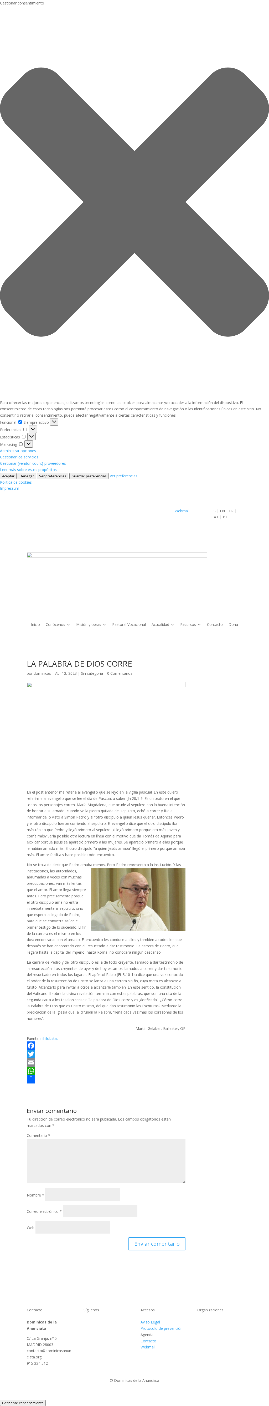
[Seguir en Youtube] (98, 1323)
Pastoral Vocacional (129, 625)
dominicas (42, 673)
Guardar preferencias (89, 476)
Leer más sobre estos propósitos (28, 469)
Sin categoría (92, 673)
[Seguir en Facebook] (88, 1323)
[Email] (106, 1062)
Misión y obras (88, 625)
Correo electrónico (44, 1211)
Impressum (9, 488)
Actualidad (160, 625)
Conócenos (55, 625)
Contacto (215, 625)
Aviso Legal (150, 1322)
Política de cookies (16, 482)
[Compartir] (106, 1079)
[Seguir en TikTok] (119, 1323)
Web (30, 1227)
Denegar (27, 476)
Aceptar (8, 476)
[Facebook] (106, 1045)
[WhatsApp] (106, 1071)
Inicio (35, 625)
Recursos (188, 625)
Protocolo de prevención (162, 1328)
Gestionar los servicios (19, 456)
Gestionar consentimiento (23, 1402)
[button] (134, 203)
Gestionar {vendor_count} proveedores (33, 463)
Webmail (182, 510)
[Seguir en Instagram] (109, 1323)
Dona (233, 625)
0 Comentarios (119, 673)
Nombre (35, 1195)
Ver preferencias (52, 476)
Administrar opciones (18, 450)
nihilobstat (49, 1038)
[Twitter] (106, 1054)
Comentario (38, 1135)
